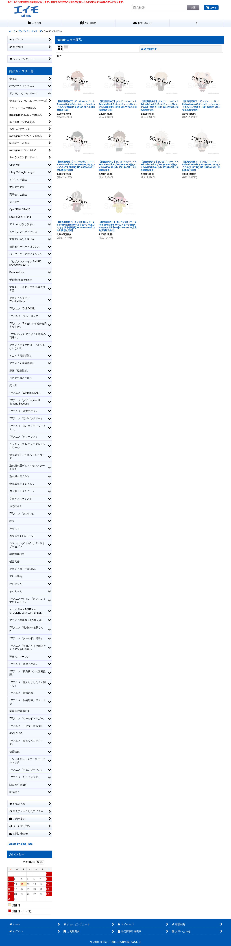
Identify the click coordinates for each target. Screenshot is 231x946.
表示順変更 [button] (150, 48)
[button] (197, 23)
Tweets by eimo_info (20, 843)
